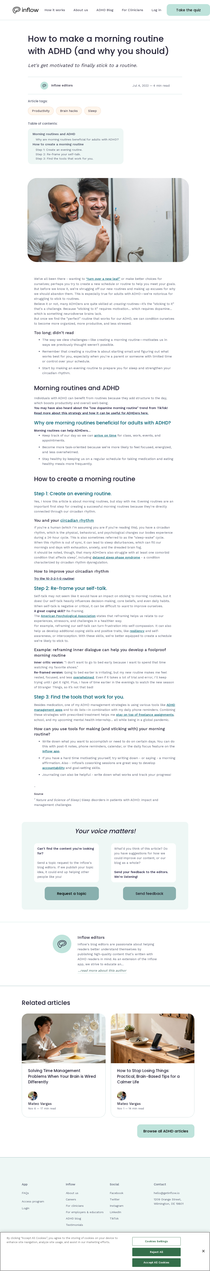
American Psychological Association (68, 616)
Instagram (116, 1205)
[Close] (203, 1251)
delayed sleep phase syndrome (116, 557)
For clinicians (75, 1205)
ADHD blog (73, 1218)
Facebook (116, 1193)
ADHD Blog (104, 10)
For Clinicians (132, 10)
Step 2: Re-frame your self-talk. (58, 154)
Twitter (115, 1199)
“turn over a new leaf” (103, 279)
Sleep (92, 111)
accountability (53, 768)
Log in (156, 10)
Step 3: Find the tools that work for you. (64, 158)
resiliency (137, 631)
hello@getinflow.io (167, 1193)
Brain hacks (69, 111)
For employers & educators (85, 1212)
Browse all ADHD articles (165, 1131)
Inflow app (50, 751)
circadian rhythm (77, 520)
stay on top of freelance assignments (144, 715)
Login (25, 1208)
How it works (55, 10)
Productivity (41, 111)
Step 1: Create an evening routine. (59, 149)
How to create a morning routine (58, 144)
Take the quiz (188, 10)
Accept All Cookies (156, 1262)
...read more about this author (102, 970)
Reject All (156, 1252)
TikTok (114, 1218)
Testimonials (74, 1224)
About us (80, 10)
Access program (33, 1201)
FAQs (25, 1193)
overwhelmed (83, 677)
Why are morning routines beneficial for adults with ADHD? (77, 139)
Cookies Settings (156, 1241)
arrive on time (105, 435)
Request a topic (71, 893)
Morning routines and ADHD (54, 134)
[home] (26, 10)
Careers (71, 1199)
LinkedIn (115, 1212)
